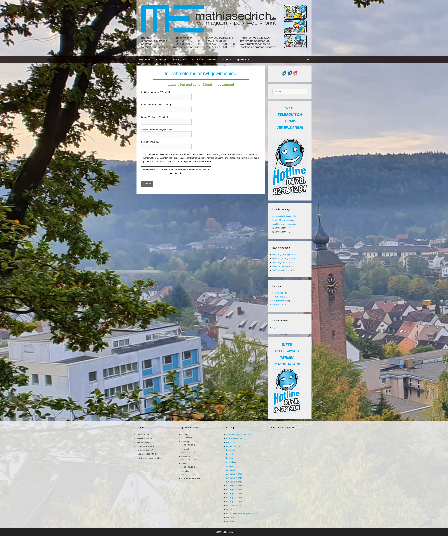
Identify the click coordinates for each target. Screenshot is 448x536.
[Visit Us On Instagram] (295, 75)
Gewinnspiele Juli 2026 (282, 266)
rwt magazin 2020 (234, 478)
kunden (229, 458)
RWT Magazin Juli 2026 (282, 262)
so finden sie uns (233, 505)
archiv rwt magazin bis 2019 (238, 434)
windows (279, 297)
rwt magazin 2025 (234, 497)
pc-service (212, 60)
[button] (308, 59)
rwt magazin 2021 (234, 482)
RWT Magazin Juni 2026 (283, 270)
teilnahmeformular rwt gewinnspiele (241, 513)
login (274, 327)
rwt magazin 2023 (234, 490)
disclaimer (230, 442)
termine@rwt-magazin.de (283, 220)
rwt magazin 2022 (234, 486)
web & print (197, 60)
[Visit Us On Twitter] (284, 75)
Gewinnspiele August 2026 (283, 258)
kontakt (225, 60)
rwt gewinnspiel (279, 301)
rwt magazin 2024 (234, 494)
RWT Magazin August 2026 (284, 254)
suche (229, 509)
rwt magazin (160, 60)
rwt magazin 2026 (234, 501)
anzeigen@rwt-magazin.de (284, 216)
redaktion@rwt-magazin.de (284, 224)
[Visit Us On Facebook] (289, 75)
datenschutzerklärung (235, 438)
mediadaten (231, 462)
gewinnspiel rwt (180, 60)
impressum (241, 60)
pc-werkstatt (277, 293)
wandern (230, 517)
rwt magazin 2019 (234, 474)
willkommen (144, 60)
